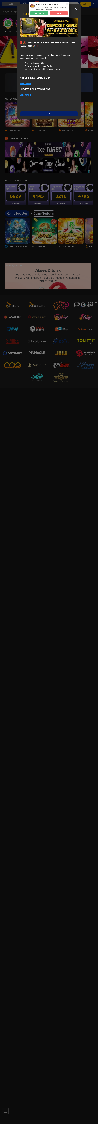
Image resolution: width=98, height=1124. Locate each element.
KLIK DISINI (25, 83)
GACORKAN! (39, 13)
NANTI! (58, 13)
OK (49, 114)
